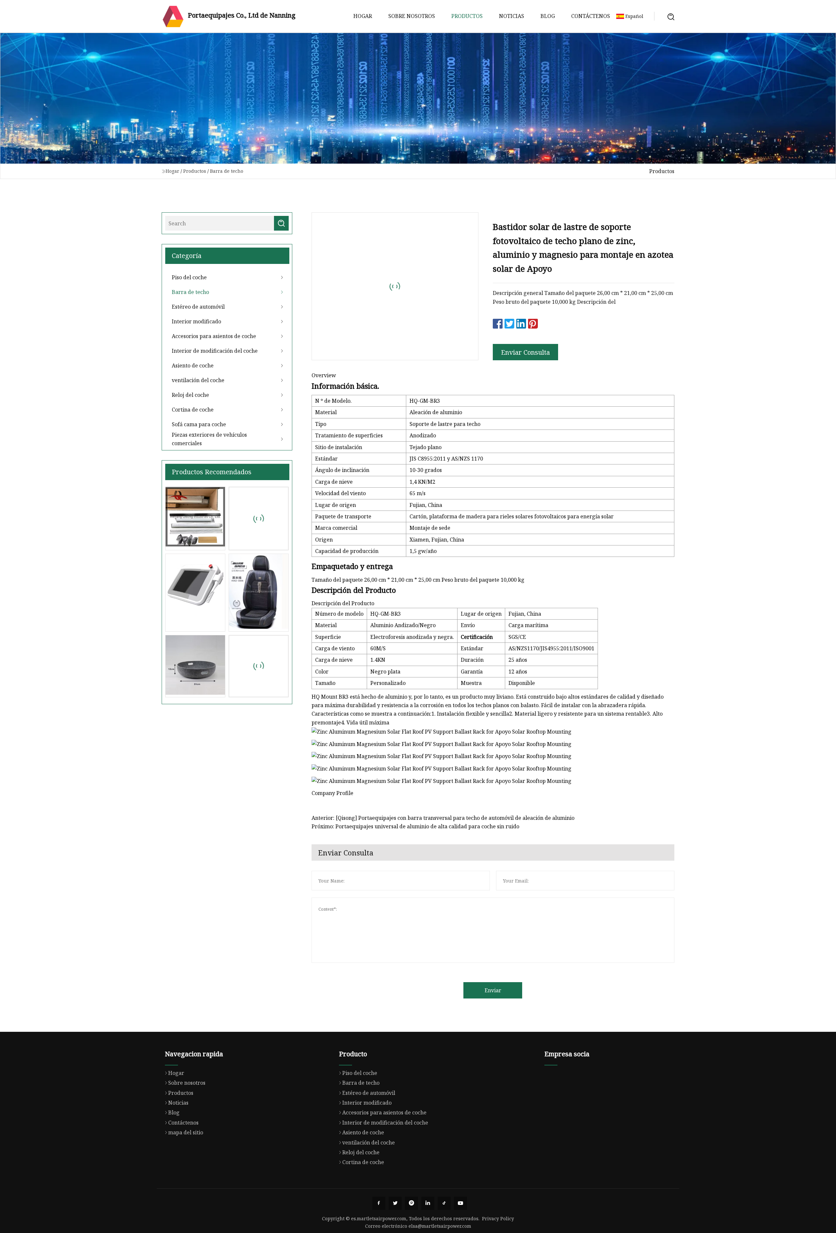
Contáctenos (590, 16)
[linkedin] (427, 1203)
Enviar (493, 990)
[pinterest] (411, 1203)
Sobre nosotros (411, 16)
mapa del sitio (185, 1132)
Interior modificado (196, 321)
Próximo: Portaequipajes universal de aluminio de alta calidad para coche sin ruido (415, 826)
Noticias (511, 16)
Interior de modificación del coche (215, 350)
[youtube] (460, 1203)
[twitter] (395, 1203)
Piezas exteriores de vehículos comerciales (209, 439)
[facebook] (378, 1203)
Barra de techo (226, 171)
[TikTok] (444, 1203)
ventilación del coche (198, 380)
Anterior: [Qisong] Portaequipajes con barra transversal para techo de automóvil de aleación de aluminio (443, 817)
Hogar (362, 16)
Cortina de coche (193, 409)
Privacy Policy (498, 1218)
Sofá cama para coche (199, 424)
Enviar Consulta (525, 352)
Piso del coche (189, 277)
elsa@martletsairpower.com (440, 1226)
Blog (547, 16)
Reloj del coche (190, 394)
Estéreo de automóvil (198, 306)
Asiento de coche (193, 365)
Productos (467, 16)
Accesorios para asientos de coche (214, 336)
